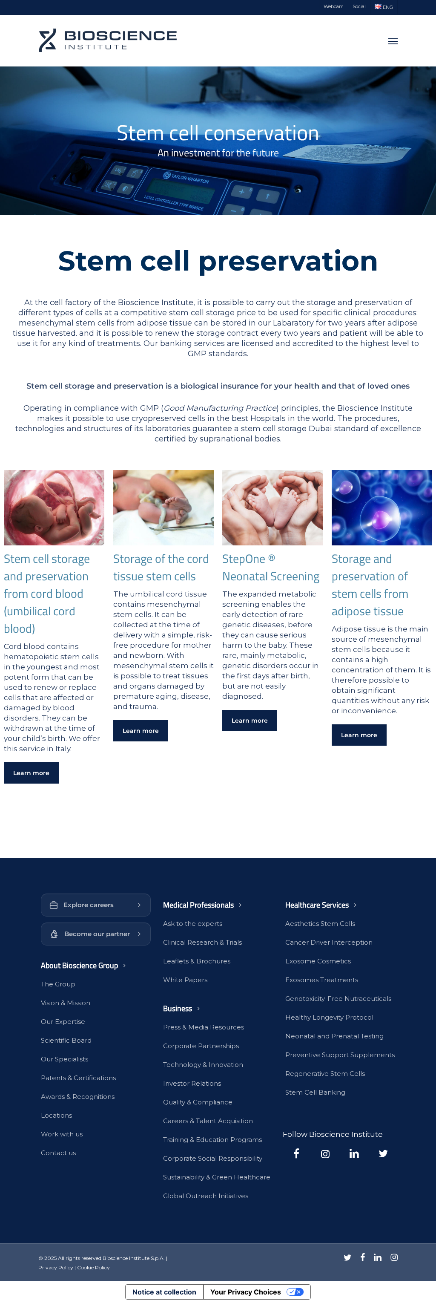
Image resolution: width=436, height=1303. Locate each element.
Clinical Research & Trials (202, 942)
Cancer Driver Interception (329, 942)
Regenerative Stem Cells (325, 1073)
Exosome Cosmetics (318, 961)
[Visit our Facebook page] (296, 1153)
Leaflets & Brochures (196, 961)
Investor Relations (192, 1083)
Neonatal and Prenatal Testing (334, 1036)
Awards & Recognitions (78, 1097)
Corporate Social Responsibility (212, 1158)
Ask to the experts (192, 924)
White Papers (185, 980)
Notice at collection (164, 1292)
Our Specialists (64, 1059)
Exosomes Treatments (321, 980)
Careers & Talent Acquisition (208, 1121)
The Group (58, 984)
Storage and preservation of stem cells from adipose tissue (370, 584)
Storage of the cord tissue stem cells (161, 567)
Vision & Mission (65, 1003)
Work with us (62, 1134)
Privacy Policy (55, 1267)
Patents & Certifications (78, 1078)
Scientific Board (66, 1040)
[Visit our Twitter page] (383, 1153)
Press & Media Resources (203, 1027)
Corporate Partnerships (201, 1046)
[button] (393, 41)
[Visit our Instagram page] (325, 1153)
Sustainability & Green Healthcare (216, 1177)
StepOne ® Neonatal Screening (270, 567)
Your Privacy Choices (245, 1292)
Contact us (58, 1153)
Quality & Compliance (197, 1102)
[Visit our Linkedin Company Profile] (354, 1153)
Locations (56, 1115)
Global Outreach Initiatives (205, 1196)
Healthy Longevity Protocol (329, 1017)
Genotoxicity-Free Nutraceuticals (338, 999)
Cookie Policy (93, 1267)
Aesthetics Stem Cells (320, 924)
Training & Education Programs (212, 1140)
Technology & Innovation (203, 1065)
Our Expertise (63, 1022)
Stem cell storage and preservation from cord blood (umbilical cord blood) (47, 593)
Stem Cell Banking (315, 1092)
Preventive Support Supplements (340, 1055)
